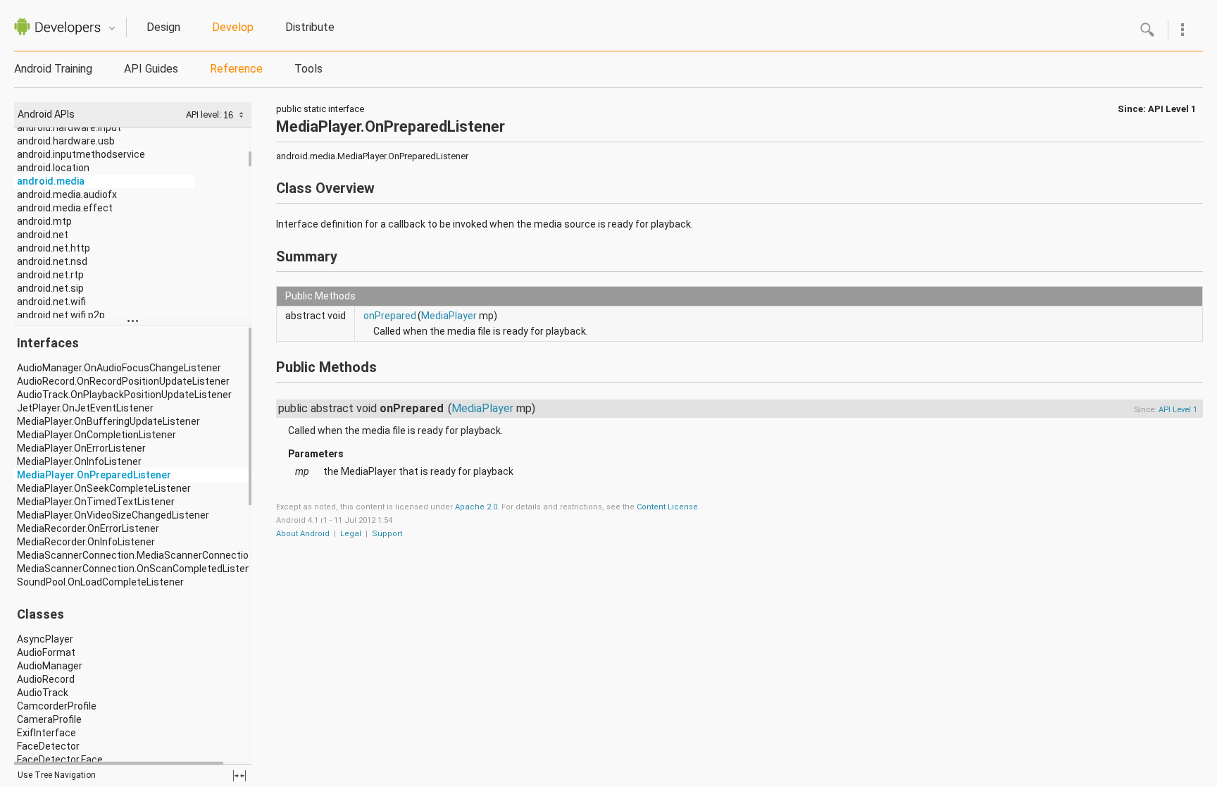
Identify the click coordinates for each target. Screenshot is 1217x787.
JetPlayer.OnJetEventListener (85, 408)
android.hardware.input (69, 127)
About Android (303, 533)
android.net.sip (50, 288)
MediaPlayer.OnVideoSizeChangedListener (113, 515)
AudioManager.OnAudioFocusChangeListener (119, 367)
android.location (53, 167)
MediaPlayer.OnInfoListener (79, 461)
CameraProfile (49, 719)
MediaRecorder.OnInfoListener (86, 541)
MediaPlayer (449, 315)
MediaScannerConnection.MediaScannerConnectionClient (148, 555)
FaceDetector (48, 746)
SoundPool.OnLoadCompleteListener (100, 582)
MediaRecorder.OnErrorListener (88, 528)
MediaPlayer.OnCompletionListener (96, 434)
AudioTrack (42, 692)
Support (387, 533)
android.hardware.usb (66, 141)
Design (163, 27)
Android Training (53, 68)
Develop (233, 27)
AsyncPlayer (45, 639)
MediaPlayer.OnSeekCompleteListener (104, 488)
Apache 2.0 (476, 507)
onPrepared (389, 315)
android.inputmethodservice (81, 154)
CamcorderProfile (56, 706)
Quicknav (112, 28)
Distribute (310, 27)
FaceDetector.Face (60, 759)
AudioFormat (46, 652)
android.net (42, 234)
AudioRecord (46, 679)
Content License (667, 507)
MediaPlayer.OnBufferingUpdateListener (108, 421)
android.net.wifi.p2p (61, 315)
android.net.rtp (50, 274)
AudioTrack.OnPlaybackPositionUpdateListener (124, 394)
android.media (51, 181)
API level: (204, 114)
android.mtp (44, 221)
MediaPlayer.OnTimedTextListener (96, 501)
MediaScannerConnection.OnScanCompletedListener (138, 568)
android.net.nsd (52, 261)
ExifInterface (46, 732)
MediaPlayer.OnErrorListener (81, 448)
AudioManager (49, 665)
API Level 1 (1172, 109)
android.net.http (53, 248)
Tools (308, 68)
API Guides (151, 68)
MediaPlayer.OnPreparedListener (94, 475)
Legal (350, 533)
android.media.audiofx (67, 194)
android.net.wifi (51, 301)
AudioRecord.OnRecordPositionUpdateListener (123, 381)
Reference (236, 68)
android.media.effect (65, 207)
